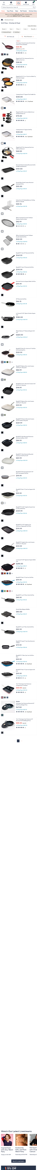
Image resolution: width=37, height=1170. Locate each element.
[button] (3, 3)
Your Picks (10, 11)
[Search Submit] (34, 7)
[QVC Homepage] (2, 20)
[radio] (2, 54)
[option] (18, 15)
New (16, 11)
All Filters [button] (10, 36)
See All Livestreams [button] (18, 1161)
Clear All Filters (32, 25)
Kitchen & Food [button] (6, 32)
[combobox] (16, 7)
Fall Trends (23, 11)
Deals (3, 11)
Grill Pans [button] (17, 32)
